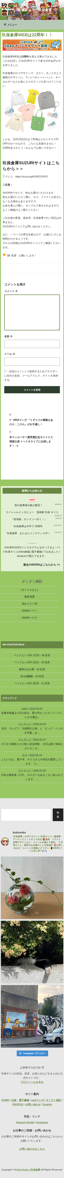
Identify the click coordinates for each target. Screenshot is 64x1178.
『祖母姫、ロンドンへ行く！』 (29, 519)
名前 (8, 336)
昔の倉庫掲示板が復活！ (29, 505)
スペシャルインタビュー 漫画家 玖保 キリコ (32, 512)
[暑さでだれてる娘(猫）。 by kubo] (32, 952)
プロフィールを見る (32, 1082)
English (47, 1104)
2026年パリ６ (29, 617)
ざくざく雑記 (53, 1100)
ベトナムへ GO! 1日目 (26, 655)
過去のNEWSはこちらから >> (41, 564)
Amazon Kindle (25, 1122)
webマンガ (37, 1100)
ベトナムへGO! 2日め (26, 662)
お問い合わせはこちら (32, 1148)
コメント (11, 291)
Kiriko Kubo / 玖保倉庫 (28, 1169)
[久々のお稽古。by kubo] (32, 887)
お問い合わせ (33, 1104)
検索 (58, 814)
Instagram (42, 1122)
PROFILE (17, 1104)
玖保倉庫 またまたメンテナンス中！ (28, 533)
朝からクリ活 (29, 603)
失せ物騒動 (26, 676)
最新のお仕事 (26, 669)
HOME (5, 1100)
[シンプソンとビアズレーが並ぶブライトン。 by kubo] (32, 1016)
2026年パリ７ (29, 610)
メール (9, 353)
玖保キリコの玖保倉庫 (35, 10)
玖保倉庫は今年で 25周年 (28, 526)
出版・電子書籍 (20, 1100)
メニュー (12, 24)
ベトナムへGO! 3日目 (26, 683)
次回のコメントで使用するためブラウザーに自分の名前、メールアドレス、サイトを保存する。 (31, 375)
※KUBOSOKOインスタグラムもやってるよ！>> (32, 547)
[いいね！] (4, 255)
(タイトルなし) (29, 589)
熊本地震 (29, 596)
